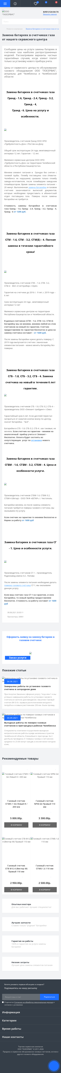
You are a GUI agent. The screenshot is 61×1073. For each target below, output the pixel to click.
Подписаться (49, 997)
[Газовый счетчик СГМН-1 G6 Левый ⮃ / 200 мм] (16, 784)
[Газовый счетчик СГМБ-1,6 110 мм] (44, 849)
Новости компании (15, 29)
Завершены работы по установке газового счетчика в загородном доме (27, 688)
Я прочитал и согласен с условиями (29, 1003)
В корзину (16, 825)
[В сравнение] (27, 772)
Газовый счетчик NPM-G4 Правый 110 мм (44, 804)
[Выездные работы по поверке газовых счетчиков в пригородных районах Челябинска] (30, 715)
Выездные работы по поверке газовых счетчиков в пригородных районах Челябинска (30, 724)
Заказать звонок (50, 14)
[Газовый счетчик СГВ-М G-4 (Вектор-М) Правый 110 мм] (16, 849)
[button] (25, 3)
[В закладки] (27, 768)
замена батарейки (38, 187)
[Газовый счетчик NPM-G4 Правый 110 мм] (44, 784)
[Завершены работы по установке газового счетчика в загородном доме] (30, 679)
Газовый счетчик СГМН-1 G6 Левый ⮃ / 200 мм (16, 804)
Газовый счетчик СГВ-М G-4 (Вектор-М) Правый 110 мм (16, 868)
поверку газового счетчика (17, 585)
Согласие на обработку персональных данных (33, 1002)
